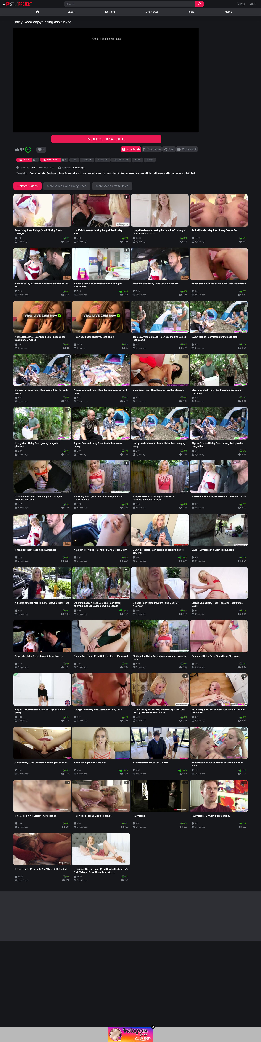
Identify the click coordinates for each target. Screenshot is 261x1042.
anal (74, 160)
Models (228, 11)
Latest (71, 11)
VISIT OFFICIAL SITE (106, 139)
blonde (150, 160)
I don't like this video (22, 149)
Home (37, 11)
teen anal (87, 160)
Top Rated (110, 11)
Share (171, 149)
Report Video (154, 149)
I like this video (17, 149)
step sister (103, 160)
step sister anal (121, 160)
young (137, 160)
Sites (191, 11)
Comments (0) (189, 149)
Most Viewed (151, 11)
